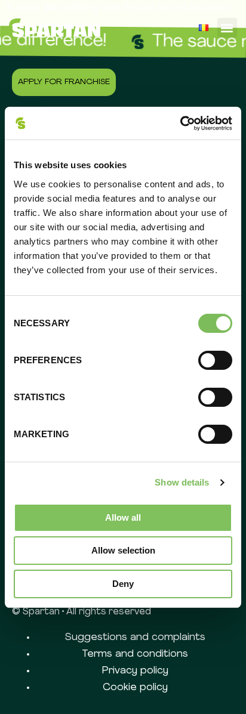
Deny (123, 584)
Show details (182, 482)
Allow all (123, 517)
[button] (227, 28)
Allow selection (123, 550)
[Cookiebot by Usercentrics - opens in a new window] (180, 123)
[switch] (215, 360)
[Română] (203, 27)
